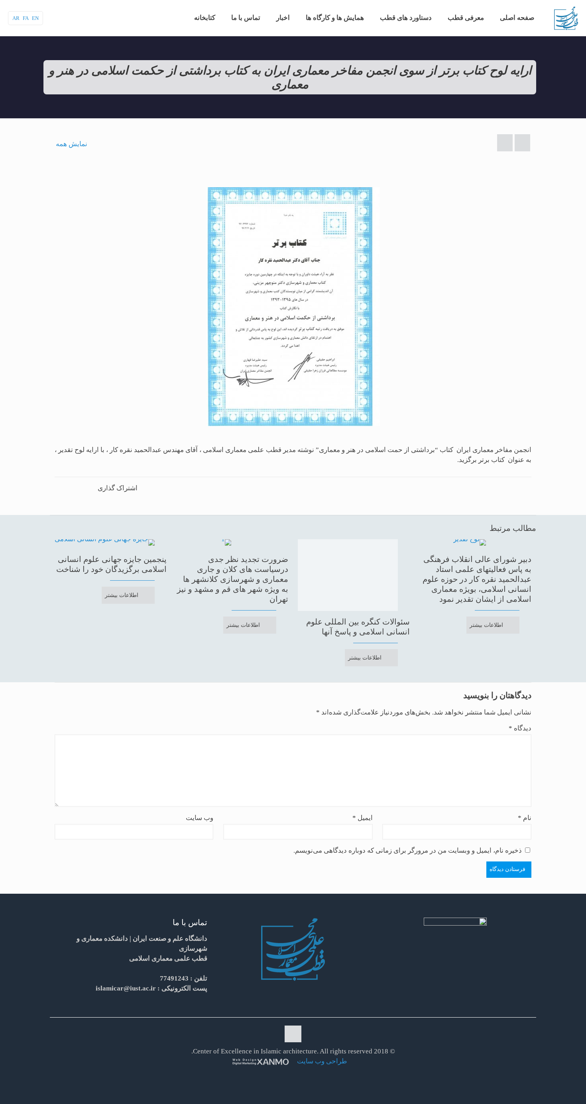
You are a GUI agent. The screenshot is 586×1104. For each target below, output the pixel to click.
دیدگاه (520, 728)
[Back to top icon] (293, 1034)
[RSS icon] (292, 1075)
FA (26, 18)
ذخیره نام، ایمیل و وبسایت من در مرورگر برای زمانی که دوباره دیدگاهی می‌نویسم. (407, 850)
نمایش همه (71, 144)
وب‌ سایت (199, 818)
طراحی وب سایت (321, 1061)
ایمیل (362, 818)
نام (524, 818)
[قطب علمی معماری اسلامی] (566, 18)
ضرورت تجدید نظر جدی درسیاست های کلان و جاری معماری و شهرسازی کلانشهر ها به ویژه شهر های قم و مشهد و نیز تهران (232, 579)
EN (35, 18)
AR (16, 18)
